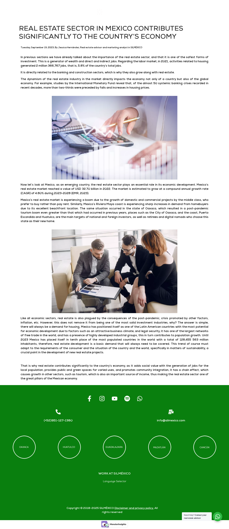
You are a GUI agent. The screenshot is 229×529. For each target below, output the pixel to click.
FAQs (167, 11)
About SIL (138, 11)
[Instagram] (102, 398)
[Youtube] (114, 398)
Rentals (108, 11)
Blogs (219, 11)
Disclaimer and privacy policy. (134, 508)
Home (79, 11)
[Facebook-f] (89, 398)
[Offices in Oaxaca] (24, 447)
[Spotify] (127, 398)
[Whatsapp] (140, 398)
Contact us (193, 11)
